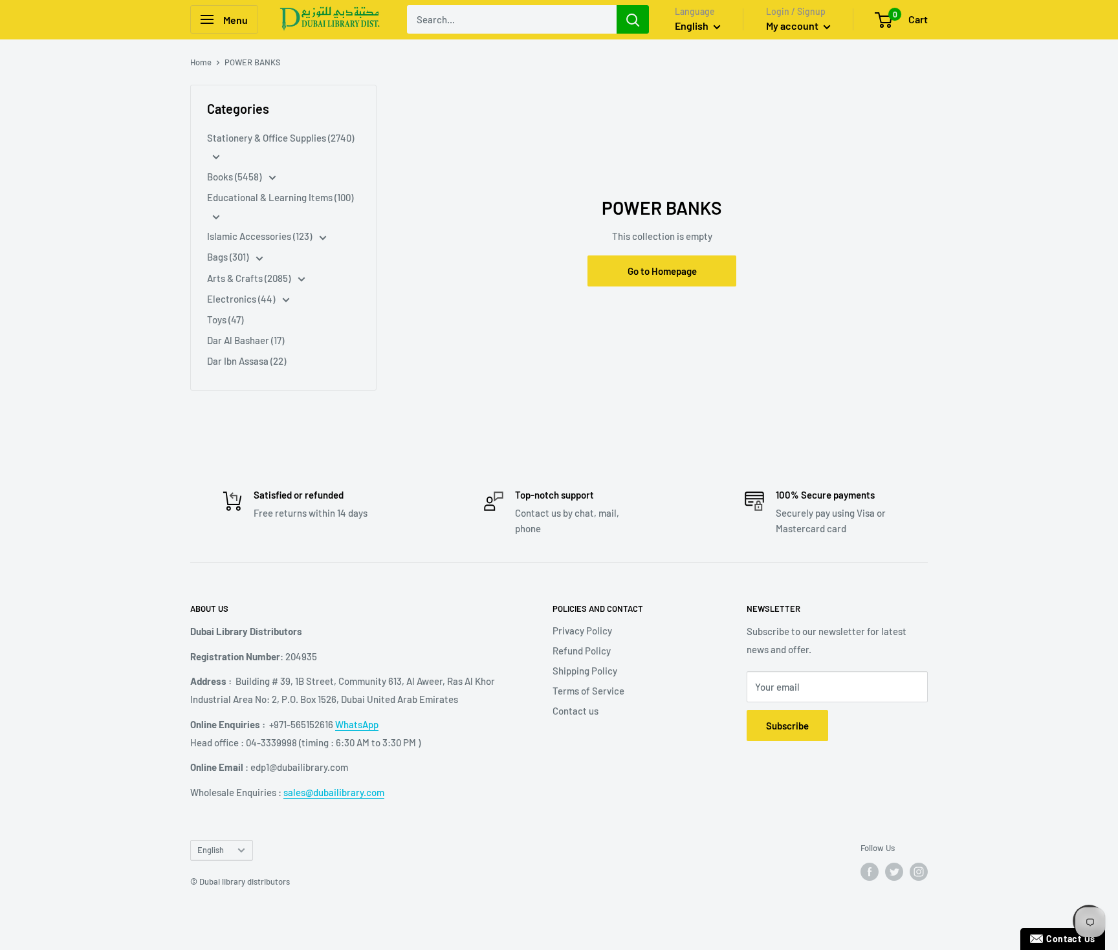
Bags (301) (228, 257)
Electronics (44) (242, 299)
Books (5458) (235, 176)
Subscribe (787, 725)
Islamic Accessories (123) (260, 236)
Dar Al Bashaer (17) (245, 340)
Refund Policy (582, 650)
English (210, 850)
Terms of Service (588, 690)
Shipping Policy (585, 670)
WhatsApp (356, 724)
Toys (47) (225, 319)
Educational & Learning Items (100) (280, 197)
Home (201, 62)
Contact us (575, 711)
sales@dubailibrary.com (333, 792)
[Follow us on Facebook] (869, 872)
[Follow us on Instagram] (919, 872)
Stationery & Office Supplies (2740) (280, 138)
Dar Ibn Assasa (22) (246, 361)
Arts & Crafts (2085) (249, 278)
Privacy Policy (582, 630)
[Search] (633, 19)
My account (793, 25)
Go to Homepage (662, 271)
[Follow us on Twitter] (894, 872)
